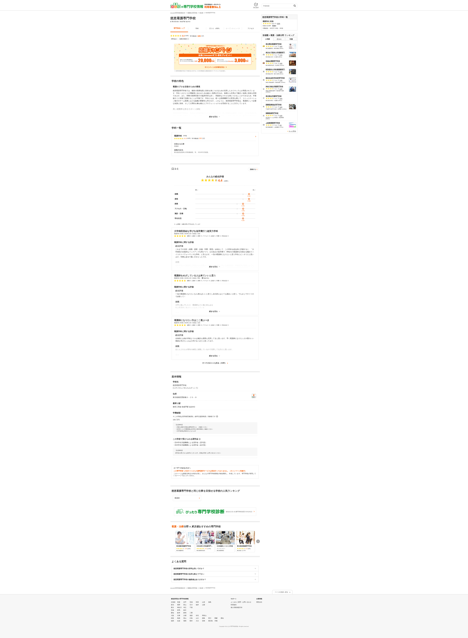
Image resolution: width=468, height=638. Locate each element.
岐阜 (178, 613)
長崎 (184, 621)
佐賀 (178, 621)
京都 (184, 615)
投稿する (253, 169)
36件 (281, 46)
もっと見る (292, 131)
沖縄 (215, 621)
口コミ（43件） (215, 28)
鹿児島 (210, 621)
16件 (281, 107)
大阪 (172, 615)
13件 (281, 89)
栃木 (184, 610)
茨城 (172, 610)
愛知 (172, 613)
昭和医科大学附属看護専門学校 (277, 69)
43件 (278, 24)
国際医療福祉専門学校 (274, 105)
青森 (178, 602)
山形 (203, 602)
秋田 (197, 602)
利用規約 (234, 604)
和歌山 (204, 615)
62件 (281, 115)
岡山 (184, 618)
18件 (281, 63)
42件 (281, 72)
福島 (209, 602)
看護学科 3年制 (268, 21)
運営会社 (259, 602)
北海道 (173, 602)
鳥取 (172, 618)
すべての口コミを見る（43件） (214, 363)
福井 (197, 604)
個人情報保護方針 (236, 607)
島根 (178, 618)
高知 (222, 618)
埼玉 (184, 607)
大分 (197, 621)
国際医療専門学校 (272, 113)
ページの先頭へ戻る (281, 592)
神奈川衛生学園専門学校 (274, 86)
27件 (281, 55)
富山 (184, 604)
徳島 (203, 618)
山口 (197, 618)
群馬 (178, 610)
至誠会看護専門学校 (273, 61)
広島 (191, 618)
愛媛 (215, 618)
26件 (281, 98)
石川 (191, 604)
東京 (172, 607)
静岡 (184, 613)
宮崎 (203, 621)
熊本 (191, 621)
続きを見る (213, 116)
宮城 (191, 602)
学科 (197, 28)
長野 (178, 604)
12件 (281, 80)
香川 (209, 618)
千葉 (191, 607)
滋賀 (191, 615)
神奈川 (179, 607)
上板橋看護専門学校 (273, 123)
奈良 (197, 615)
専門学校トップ (179, 28)
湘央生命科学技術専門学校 (275, 78)
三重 (191, 613)
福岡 (172, 621)
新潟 (172, 604)
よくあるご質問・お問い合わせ (241, 602)
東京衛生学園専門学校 (274, 96)
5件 (281, 125)
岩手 (184, 602)
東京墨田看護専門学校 (274, 44)
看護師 (177, 498)
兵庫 (178, 615)
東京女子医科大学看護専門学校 (277, 52)
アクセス (251, 28)
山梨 (203, 604)
